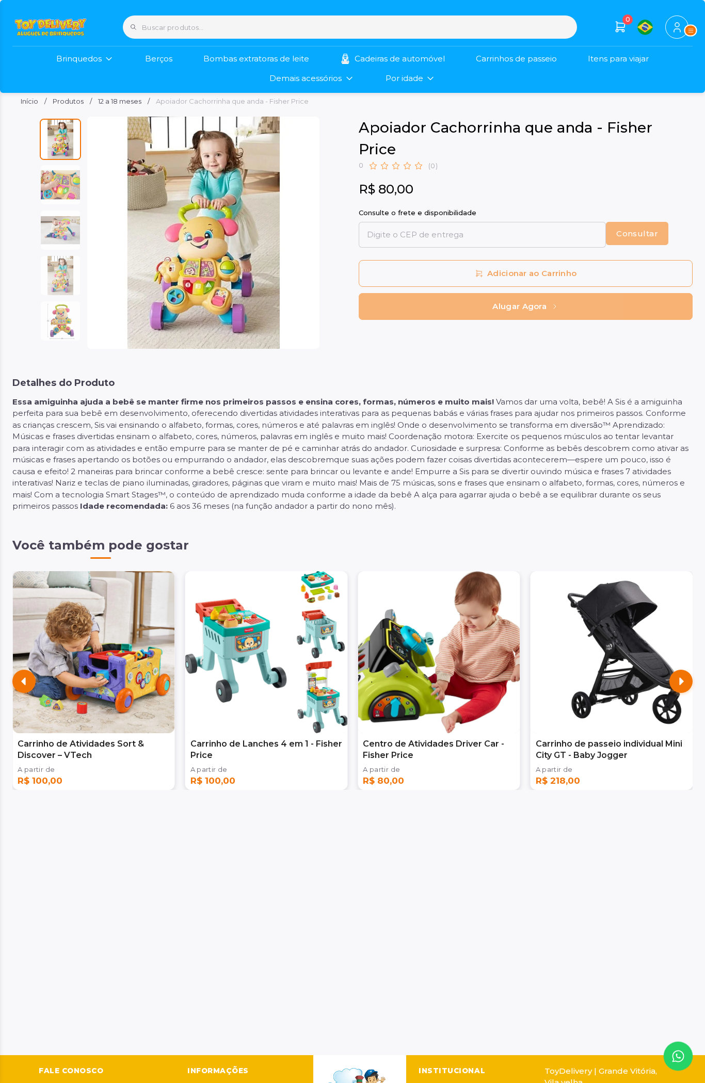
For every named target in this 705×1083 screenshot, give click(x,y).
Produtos (68, 101)
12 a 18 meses (119, 101)
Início (29, 101)
